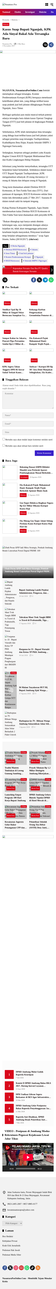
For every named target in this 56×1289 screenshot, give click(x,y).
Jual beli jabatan (26, 253)
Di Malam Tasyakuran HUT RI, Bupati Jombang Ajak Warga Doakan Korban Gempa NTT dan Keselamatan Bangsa (34, 689)
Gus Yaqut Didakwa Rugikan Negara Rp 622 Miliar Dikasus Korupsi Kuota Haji (36, 506)
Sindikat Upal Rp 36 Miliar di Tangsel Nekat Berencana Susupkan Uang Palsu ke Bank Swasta (14, 313)
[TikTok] (32, 1267)
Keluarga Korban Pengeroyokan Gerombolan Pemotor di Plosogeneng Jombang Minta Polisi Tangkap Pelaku (40, 313)
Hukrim (6, 24)
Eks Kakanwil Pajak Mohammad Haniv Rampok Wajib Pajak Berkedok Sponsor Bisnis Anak (40, 341)
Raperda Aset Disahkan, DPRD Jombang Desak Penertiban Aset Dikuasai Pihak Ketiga (30, 1118)
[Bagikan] (51, 44)
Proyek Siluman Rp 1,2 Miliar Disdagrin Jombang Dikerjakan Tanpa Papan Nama (39, 771)
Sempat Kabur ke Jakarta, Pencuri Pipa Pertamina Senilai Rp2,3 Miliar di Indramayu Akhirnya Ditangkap (14, 341)
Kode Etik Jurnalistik (11, 1246)
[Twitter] (39, 279)
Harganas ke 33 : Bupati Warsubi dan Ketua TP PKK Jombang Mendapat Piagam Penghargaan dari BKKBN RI (34, 651)
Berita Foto (11, 761)
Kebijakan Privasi (9, 1241)
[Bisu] (44, 1168)
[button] (52, 4)
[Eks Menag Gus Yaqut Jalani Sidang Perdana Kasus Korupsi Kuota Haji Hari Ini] (9, 526)
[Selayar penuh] (49, 1168)
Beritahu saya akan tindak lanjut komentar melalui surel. (29, 440)
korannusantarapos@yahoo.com (20, 1210)
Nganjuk (39, 257)
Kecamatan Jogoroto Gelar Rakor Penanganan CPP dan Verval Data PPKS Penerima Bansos (15, 825)
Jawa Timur (10, 253)
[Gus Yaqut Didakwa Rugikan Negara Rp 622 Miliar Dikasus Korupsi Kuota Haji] (9, 508)
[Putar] (6, 1168)
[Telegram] (45, 279)
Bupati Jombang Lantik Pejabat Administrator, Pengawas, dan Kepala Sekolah (34, 591)
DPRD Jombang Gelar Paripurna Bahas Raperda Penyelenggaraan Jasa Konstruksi (33, 1107)
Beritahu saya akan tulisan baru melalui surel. (24, 446)
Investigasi (24, 477)
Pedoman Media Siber (11, 1255)
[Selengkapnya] (28, 541)
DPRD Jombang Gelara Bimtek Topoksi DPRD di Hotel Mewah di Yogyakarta (40, 798)
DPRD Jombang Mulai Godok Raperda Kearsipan (29, 1073)
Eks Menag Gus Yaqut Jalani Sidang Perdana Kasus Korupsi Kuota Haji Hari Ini (36, 524)
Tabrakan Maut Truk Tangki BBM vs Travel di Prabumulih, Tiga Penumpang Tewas (35, 619)
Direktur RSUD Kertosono (16, 249)
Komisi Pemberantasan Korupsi (18, 257)
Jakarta (35, 249)
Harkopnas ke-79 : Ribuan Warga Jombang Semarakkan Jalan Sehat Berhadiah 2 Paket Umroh (35, 722)
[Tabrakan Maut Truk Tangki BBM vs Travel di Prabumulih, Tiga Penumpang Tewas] (11, 620)
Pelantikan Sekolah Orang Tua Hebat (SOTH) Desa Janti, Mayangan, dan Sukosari (38, 825)
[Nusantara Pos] (9, 4)
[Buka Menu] (47, 4)
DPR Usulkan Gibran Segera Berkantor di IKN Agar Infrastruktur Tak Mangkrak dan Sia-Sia (33, 1096)
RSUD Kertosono (13, 261)
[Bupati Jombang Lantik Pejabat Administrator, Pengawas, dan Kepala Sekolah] (11, 592)
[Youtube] (21, 1267)
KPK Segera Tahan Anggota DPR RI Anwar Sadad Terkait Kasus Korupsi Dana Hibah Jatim (13, 370)
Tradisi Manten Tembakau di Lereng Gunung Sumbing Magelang (14, 771)
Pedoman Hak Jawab (11, 1250)
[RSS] (38, 1267)
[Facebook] (33, 279)
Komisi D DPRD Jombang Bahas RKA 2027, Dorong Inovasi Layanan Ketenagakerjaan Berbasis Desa (33, 1085)
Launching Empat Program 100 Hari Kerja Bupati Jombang (15, 798)
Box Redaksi (7, 1236)
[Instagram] (15, 1267)
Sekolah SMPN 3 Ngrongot (36, 261)
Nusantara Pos (7, 44)
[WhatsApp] (51, 279)
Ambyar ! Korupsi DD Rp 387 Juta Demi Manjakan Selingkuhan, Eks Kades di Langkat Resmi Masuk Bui (41, 370)
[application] (28, 1157)
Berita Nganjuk (18, 246)
